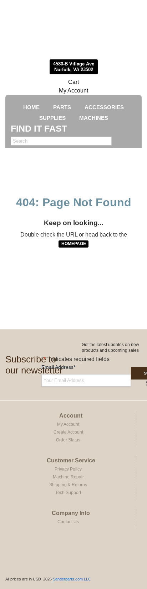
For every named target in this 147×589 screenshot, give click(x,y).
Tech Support (68, 492)
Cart (73, 82)
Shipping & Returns (68, 485)
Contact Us (68, 522)
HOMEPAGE (73, 243)
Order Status (68, 440)
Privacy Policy (68, 469)
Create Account (68, 432)
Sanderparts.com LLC (72, 579)
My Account (73, 90)
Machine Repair (68, 477)
